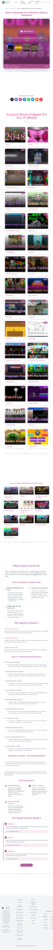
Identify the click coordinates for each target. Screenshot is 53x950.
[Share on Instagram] (20, 99)
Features (33, 915)
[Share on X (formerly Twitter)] (12, 99)
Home (16, 2)
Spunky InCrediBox (23, 2)
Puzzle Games (13, 8)
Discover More (33, 912)
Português (45, 925)
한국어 (45, 922)
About (33, 923)
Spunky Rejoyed (20, 918)
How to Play (33, 918)
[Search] (42, 2)
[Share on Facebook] (16, 99)
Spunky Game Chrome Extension (6, 926)
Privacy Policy (33, 906)
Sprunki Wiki (20, 935)
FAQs (33, 920)
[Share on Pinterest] (41, 99)
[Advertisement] (26, 82)
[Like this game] (45, 66)
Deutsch (45, 919)
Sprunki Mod (20, 909)
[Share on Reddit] (37, 99)
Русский (45, 928)
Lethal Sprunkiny (24, 772)
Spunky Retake (19, 920)
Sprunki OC (20, 928)
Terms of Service (33, 909)
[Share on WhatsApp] (28, 99)
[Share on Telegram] (32, 99)
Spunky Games (37, 2)
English (45, 914)
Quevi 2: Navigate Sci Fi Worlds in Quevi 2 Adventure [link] (29, 8)
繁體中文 (45, 916)
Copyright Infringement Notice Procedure (6, 931)
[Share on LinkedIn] (24, 99)
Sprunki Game (30, 2)
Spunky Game (38, 773)
